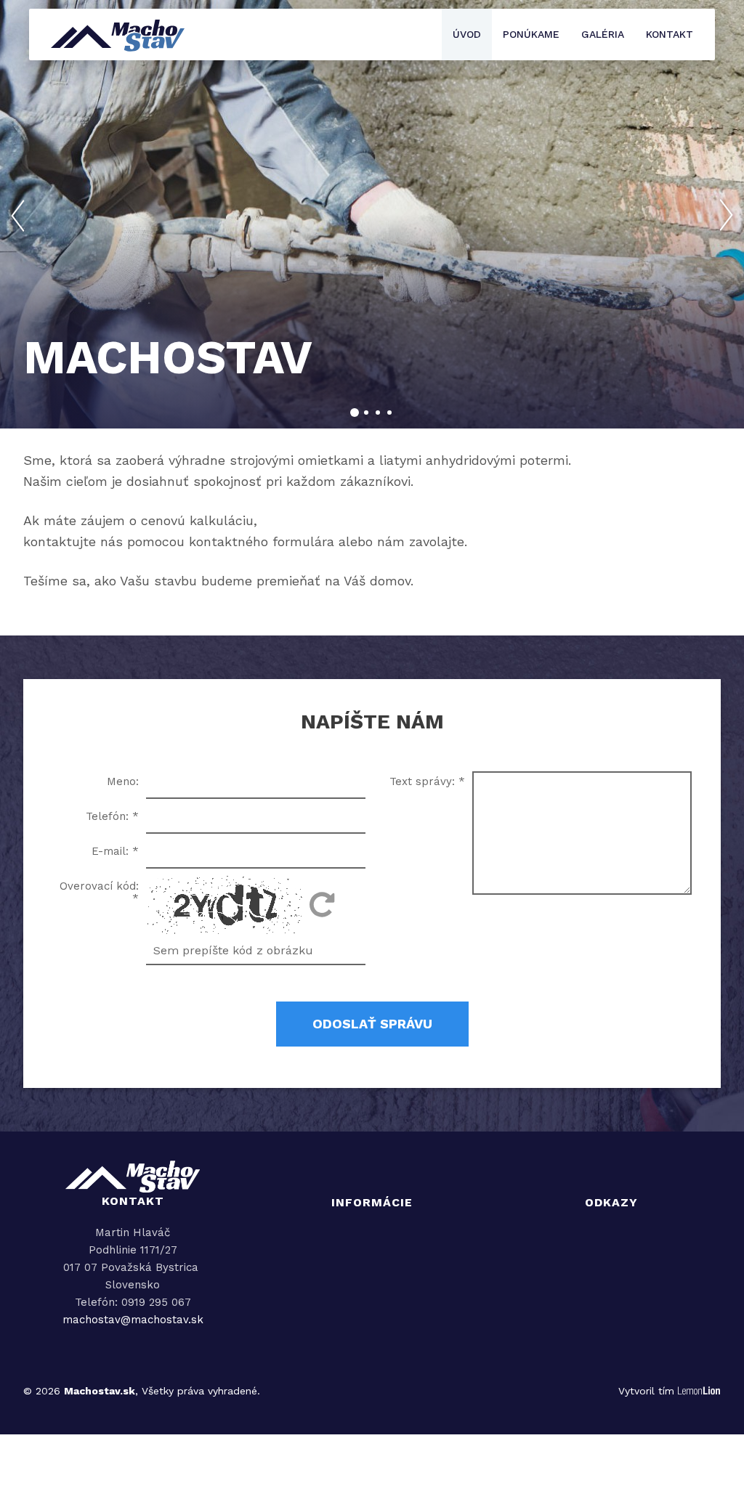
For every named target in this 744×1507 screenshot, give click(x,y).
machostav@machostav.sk (132, 1319)
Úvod (467, 34)
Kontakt (669, 34)
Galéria (602, 34)
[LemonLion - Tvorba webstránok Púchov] (699, 1392)
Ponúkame (531, 34)
